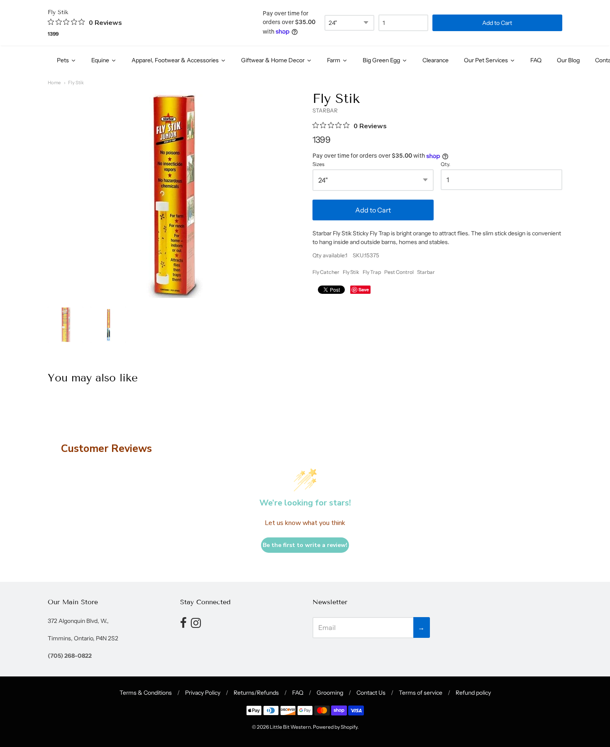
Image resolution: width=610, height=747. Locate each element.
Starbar (426, 272)
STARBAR (325, 110)
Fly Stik (76, 82)
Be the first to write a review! (305, 545)
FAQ (297, 692)
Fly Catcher (325, 272)
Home (54, 82)
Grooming (330, 692)
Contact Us (371, 692)
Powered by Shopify (335, 727)
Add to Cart (373, 210)
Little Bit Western (290, 727)
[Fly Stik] (65, 324)
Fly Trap (372, 272)
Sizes (318, 164)
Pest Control (399, 272)
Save (364, 289)
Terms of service (420, 692)
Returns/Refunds (256, 692)
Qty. (445, 164)
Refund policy (473, 692)
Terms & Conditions (146, 692)
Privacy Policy (202, 692)
